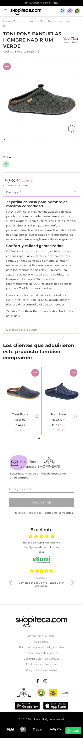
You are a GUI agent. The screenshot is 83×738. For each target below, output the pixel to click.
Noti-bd (20, 419)
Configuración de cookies (42, 658)
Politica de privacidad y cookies (41, 647)
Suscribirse (41, 502)
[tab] (41, 192)
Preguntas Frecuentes (41, 670)
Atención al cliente (41, 636)
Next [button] (73, 582)
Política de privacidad (57, 512)
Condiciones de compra (41, 653)
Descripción (14, 192)
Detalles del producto (21, 329)
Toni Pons (20, 414)
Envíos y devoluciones (41, 664)
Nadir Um (58, 419)
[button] (4, 139)
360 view (72, 129)
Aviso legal (41, 641)
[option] (41, 582)
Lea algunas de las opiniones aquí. (41, 549)
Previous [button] (10, 582)
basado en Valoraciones (41, 542)
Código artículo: (14, 51)
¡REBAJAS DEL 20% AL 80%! (42, 3)
